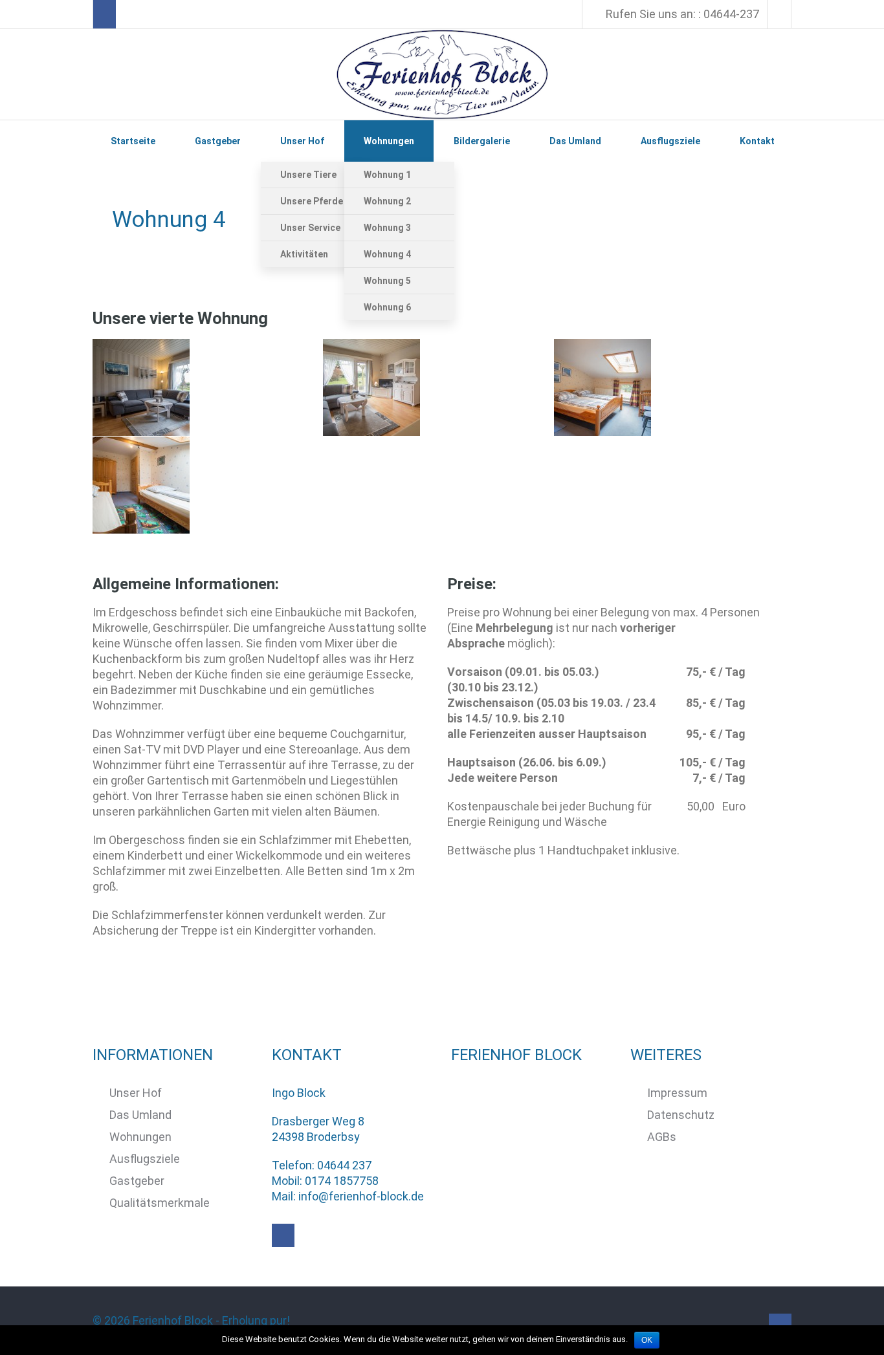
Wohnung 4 (387, 254)
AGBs (661, 1137)
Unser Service (310, 227)
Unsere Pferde (311, 201)
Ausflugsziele (670, 141)
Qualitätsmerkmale (159, 1202)
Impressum (677, 1093)
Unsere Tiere (308, 174)
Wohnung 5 (387, 281)
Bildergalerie (482, 141)
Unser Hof (302, 141)
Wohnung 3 (387, 227)
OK (646, 1340)
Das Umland (575, 141)
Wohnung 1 (387, 174)
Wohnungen (389, 141)
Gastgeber (218, 141)
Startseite (133, 141)
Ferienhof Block (173, 1320)
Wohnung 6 (387, 307)
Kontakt (757, 141)
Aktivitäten (304, 254)
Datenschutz (680, 1115)
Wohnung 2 (387, 201)
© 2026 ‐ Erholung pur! (193, 1320)
